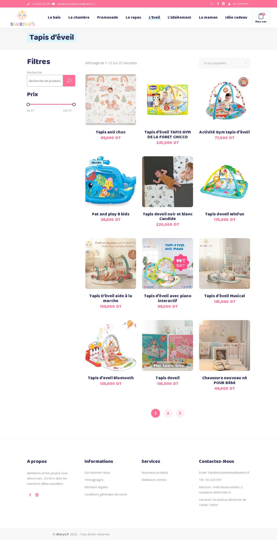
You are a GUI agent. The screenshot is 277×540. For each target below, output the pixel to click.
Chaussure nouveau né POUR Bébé (224, 380)
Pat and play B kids (110, 214)
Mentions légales (96, 487)
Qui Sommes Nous (97, 472)
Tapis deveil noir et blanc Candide (168, 217)
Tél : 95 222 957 (210, 480)
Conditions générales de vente (105, 494)
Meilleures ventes (154, 480)
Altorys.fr (62, 534)
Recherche (34, 72)
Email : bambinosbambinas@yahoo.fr (224, 472)
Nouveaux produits (155, 472)
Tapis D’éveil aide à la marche (110, 298)
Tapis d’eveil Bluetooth (111, 378)
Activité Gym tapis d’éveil (224, 132)
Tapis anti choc (111, 132)
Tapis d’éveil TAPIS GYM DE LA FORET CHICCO (167, 135)
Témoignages (94, 480)
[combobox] (224, 63)
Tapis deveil (168, 378)
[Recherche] (69, 80)
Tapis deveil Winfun (224, 214)
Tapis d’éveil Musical (224, 296)
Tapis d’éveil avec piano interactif (167, 298)
